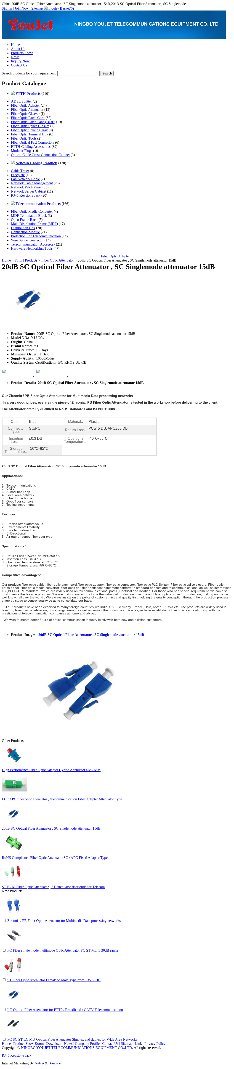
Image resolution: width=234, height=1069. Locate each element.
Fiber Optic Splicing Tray (29, 130)
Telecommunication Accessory (33, 244)
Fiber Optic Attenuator (27, 109)
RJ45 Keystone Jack (25, 195)
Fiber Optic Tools (23, 138)
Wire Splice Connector (27, 240)
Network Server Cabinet (28, 191)
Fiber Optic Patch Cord (28, 118)
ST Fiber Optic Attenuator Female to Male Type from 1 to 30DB (54, 980)
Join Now (22, 8)
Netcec (40, 1063)
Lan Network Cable (25, 179)
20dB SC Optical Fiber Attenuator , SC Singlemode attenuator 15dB (91, 635)
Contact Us (19, 65)
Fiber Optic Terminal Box (29, 134)
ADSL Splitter (21, 101)
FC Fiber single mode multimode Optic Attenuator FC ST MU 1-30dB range (62, 950)
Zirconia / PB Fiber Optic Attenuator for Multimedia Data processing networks (64, 921)
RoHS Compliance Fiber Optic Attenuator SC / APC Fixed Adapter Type (55, 858)
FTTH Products (26, 260)
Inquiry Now (20, 61)
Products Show (22, 53)
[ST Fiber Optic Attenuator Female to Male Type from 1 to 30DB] (14, 976)
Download (53, 1043)
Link (138, 1043)
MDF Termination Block (29, 215)
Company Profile (87, 1043)
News (15, 57)
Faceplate (18, 175)
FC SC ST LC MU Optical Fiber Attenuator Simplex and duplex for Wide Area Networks (72, 1039)
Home (15, 45)
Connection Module (25, 232)
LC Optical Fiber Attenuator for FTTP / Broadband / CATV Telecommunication (65, 1010)
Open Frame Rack (24, 220)
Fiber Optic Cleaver (25, 114)
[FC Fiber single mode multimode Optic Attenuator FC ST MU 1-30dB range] (14, 947)
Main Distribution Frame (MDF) (34, 224)
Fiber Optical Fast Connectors (32, 142)
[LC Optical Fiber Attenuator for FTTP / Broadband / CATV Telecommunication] (14, 1006)
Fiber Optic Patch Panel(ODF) (33, 122)
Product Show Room (28, 1043)
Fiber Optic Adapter (25, 105)
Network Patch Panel (26, 187)
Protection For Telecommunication (36, 236)
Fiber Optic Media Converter (32, 211)
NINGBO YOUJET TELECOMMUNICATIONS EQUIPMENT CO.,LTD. (77, 1048)
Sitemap (37, 8)
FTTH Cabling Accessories (31, 146)
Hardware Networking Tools (32, 248)
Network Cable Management (32, 183)
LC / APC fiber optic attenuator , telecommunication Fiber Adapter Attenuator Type (62, 799)
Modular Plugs (21, 151)
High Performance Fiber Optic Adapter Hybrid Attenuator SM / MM (51, 770)
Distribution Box (23, 228)
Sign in (7, 8)
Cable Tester (20, 171)
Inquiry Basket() (61, 8)
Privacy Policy (154, 1043)
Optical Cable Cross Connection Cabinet (40, 155)
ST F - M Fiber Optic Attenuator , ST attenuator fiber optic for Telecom (53, 887)
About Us (18, 49)
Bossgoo (54, 1063)
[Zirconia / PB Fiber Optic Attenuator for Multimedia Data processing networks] (14, 917)
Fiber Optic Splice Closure (30, 126)
